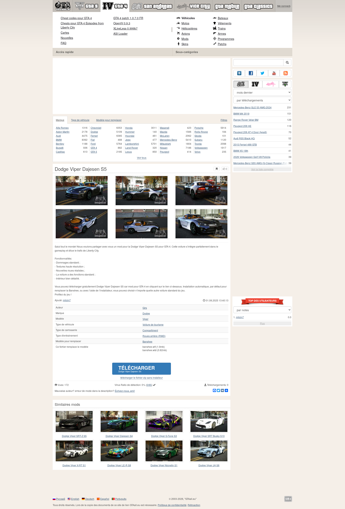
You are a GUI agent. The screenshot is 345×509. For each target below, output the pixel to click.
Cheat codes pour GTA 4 (76, 18)
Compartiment (150, 330)
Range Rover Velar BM (245, 119)
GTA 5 (94, 151)
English (75, 498)
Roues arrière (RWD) (154, 336)
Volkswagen (201, 147)
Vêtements (224, 23)
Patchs (222, 44)
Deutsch (89, 498)
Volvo (197, 151)
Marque (60, 120)
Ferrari (94, 135)
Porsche (198, 127)
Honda (129, 127)
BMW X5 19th (240, 150)
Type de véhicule (80, 120)
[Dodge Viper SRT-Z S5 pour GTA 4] (74, 421)
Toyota (198, 143)
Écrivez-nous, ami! (125, 390)
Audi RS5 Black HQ (244, 138)
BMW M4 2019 (241, 113)
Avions (185, 34)
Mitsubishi (165, 143)
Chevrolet (96, 127)
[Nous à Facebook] (251, 73)
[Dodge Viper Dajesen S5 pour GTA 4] (82, 190)
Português (120, 498)
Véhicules (188, 18)
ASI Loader (120, 34)
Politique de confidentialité (172, 505)
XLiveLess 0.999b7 (125, 28)
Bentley (60, 143)
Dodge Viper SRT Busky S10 (209, 436)
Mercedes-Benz (168, 139)
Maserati (164, 127)
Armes (222, 34)
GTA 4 (94, 147)
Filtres (224, 120)
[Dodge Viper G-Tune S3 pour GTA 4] (164, 421)
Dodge (94, 131)
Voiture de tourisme (153, 325)
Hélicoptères (189, 28)
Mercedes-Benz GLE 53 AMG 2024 (252, 107)
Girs (145, 308)
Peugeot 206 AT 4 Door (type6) (250, 132)
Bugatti (59, 147)
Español (104, 498)
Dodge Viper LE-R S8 (119, 465)
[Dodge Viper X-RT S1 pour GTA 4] (74, 451)
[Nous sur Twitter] (262, 73)
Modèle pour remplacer (109, 120)
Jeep (128, 139)
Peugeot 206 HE (242, 126)
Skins (184, 44)
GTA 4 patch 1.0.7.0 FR (128, 18)
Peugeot (164, 151)
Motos (185, 23)
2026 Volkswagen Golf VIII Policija (251, 156)
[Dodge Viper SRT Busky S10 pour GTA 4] (208, 421)
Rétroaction (194, 505)
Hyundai (129, 135)
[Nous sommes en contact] (239, 73)
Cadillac (60, 151)
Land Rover (131, 147)
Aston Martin (62, 131)
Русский (60, 498)
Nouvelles (67, 38)
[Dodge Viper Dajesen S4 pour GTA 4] (119, 421)
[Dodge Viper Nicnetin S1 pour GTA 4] (164, 451)
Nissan (164, 147)
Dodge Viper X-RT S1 (74, 465)
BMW (59, 139)
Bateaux (223, 18)
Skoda (197, 135)
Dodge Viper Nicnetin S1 (164, 465)
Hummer (130, 131)
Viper (145, 319)
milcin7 (67, 300)
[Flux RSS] (285, 73)
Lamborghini (132, 143)
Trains (222, 28)
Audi (58, 135)
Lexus (128, 151)
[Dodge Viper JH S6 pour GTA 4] (208, 451)
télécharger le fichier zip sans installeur (141, 377)
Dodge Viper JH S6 (208, 465)
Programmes (226, 39)
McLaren (165, 135)
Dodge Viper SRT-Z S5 (74, 436)
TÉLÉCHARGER (136, 368)
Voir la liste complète (262, 169)
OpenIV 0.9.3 (121, 23)
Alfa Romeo (62, 127)
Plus (262, 323)
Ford (93, 143)
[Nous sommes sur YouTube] (274, 73)
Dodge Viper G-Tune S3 (164, 436)
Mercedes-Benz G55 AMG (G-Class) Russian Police (261, 163)
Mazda (163, 131)
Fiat (93, 139)
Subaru (198, 139)
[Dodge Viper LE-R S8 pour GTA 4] (119, 451)
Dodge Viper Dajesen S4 (119, 436)
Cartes (65, 33)
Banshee (147, 342)
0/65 (149, 384)
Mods (184, 39)
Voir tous (141, 157)
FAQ (63, 43)
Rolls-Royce (201, 131)
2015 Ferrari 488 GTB (245, 144)
